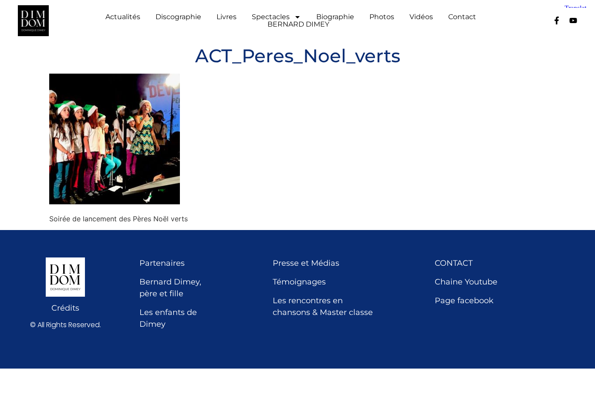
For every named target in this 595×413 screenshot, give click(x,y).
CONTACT (454, 263)
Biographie (335, 17)
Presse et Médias (306, 263)
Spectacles (271, 17)
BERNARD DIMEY (298, 24)
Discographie (178, 17)
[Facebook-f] (557, 20)
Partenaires (162, 263)
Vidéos (421, 17)
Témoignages (299, 282)
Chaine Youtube (466, 282)
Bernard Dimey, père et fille (170, 287)
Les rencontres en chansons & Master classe (323, 306)
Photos (381, 17)
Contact (462, 17)
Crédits (65, 308)
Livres (226, 17)
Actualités (122, 17)
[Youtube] (573, 20)
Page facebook (464, 300)
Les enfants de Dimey (168, 318)
